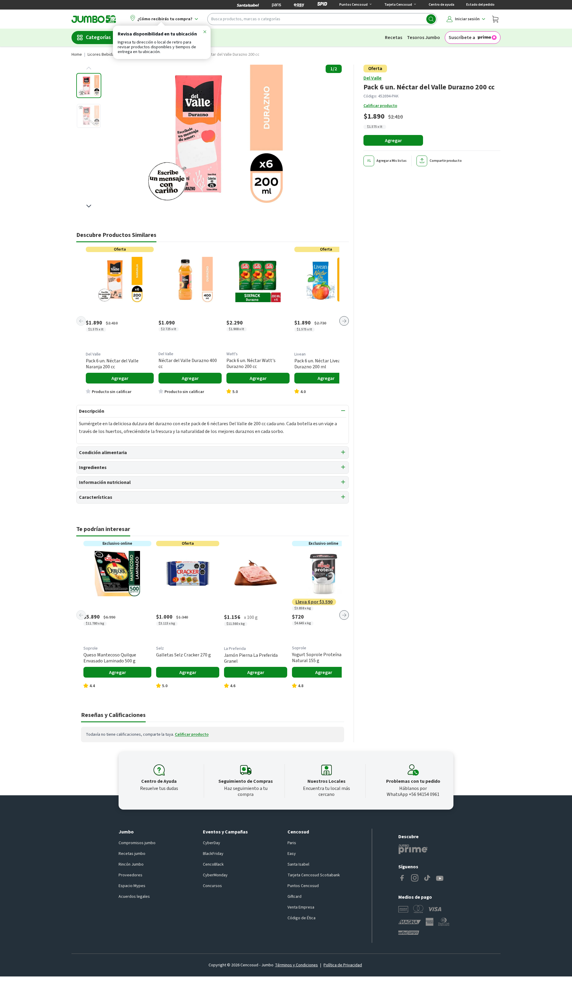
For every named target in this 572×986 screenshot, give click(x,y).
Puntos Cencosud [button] (353, 4)
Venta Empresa (300, 907)
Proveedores (130, 875)
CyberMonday (215, 875)
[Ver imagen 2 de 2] (89, 116)
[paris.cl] (276, 5)
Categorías (98, 37)
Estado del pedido (480, 4)
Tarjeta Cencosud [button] (398, 4)
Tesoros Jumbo (423, 37)
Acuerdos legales (134, 897)
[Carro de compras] (495, 19)
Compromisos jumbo (137, 843)
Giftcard (294, 897)
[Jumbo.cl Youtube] (440, 878)
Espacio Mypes (132, 886)
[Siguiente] (344, 321)
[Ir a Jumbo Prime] (413, 849)
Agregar (393, 140)
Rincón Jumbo (131, 864)
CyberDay (211, 843)
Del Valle (372, 78)
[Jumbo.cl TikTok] (427, 878)
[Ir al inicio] (94, 19)
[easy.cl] (299, 5)
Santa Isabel (298, 864)
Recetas (393, 37)
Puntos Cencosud (303, 886)
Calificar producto (380, 106)
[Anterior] (81, 321)
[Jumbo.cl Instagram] (415, 878)
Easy (291, 854)
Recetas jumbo (132, 854)
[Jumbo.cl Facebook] (402, 878)
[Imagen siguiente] (88, 205)
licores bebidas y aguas (109, 55)
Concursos (212, 886)
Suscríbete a (462, 37)
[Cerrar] (204, 32)
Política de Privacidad (343, 965)
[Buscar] (431, 19)
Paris (291, 843)
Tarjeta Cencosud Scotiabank (313, 875)
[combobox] (322, 19)
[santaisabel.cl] (248, 5)
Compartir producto (446, 160)
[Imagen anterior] (88, 68)
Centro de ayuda (441, 4)
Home (77, 55)
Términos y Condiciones (296, 965)
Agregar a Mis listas (392, 160)
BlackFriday (213, 854)
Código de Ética (301, 918)
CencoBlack (213, 864)
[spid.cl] (322, 5)
